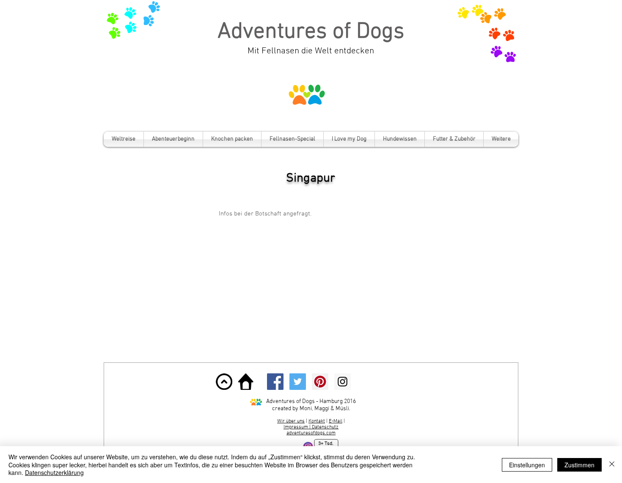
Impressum (296, 427)
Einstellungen (527, 465)
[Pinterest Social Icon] (320, 381)
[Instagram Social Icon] (342, 381)
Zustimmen (579, 465)
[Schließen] (612, 464)
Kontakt (316, 421)
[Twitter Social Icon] (297, 381)
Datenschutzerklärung (54, 472)
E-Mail (335, 421)
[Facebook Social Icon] (275, 381)
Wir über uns (291, 421)
